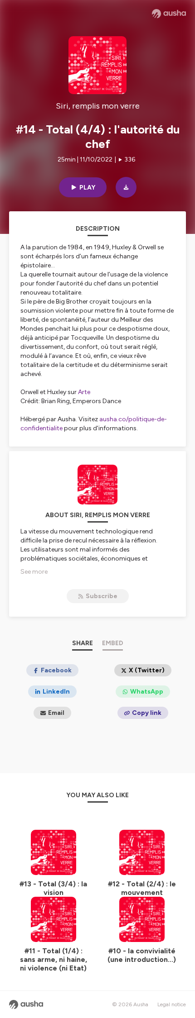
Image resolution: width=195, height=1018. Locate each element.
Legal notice (171, 1004)
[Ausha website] (169, 13)
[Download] (126, 187)
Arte (84, 392)
